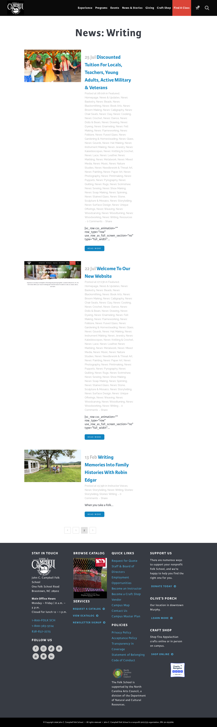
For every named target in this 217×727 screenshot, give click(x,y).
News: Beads (104, 101)
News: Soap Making (96, 192)
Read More (94, 248)
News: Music (100, 163)
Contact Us (119, 611)
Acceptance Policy (124, 638)
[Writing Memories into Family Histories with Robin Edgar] (52, 466)
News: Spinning (118, 192)
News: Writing (110, 217)
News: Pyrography (107, 180)
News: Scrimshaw (120, 184)
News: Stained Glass (97, 196)
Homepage (91, 97)
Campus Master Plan (126, 616)
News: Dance (111, 118)
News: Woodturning (113, 213)
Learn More (160, 618)
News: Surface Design (98, 204)
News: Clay (105, 114)
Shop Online (160, 654)
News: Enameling (104, 126)
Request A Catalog (87, 608)
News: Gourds (93, 142)
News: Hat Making (113, 142)
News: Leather (108, 155)
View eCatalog (84, 615)
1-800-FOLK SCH (43, 620)
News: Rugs (102, 184)
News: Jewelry (116, 147)
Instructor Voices (118, 485)
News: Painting (93, 171)
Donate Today (161, 586)
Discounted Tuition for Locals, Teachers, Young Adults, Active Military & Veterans (108, 72)
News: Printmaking (112, 175)
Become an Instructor (127, 588)
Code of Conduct (123, 660)
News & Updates (109, 97)
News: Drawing (110, 122)
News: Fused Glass (106, 134)
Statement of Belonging (128, 655)
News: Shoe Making (114, 188)
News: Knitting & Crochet (118, 151)
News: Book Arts (112, 105)
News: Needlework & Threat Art (113, 167)
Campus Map (121, 605)
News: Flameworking (106, 130)
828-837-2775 (41, 631)
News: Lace (92, 155)
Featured (113, 93)
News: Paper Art (112, 171)
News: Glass (126, 138)
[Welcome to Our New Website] (52, 277)
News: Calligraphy (113, 109)
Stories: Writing (108, 494)
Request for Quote (124, 561)
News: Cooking (122, 114)
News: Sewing (93, 188)
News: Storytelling (121, 200)
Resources (125, 217)
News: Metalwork (106, 159)
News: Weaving (105, 208)
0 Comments (94, 221)
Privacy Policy (121, 632)
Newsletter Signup (87, 622)
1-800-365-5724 (43, 626)
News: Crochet (93, 118)
